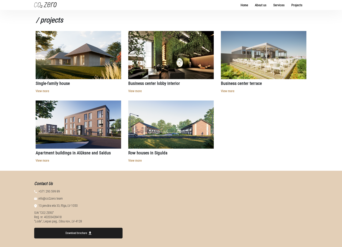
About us (260, 5)
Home (244, 5)
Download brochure (76, 233)
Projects (296, 5)
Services (279, 5)
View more (42, 91)
